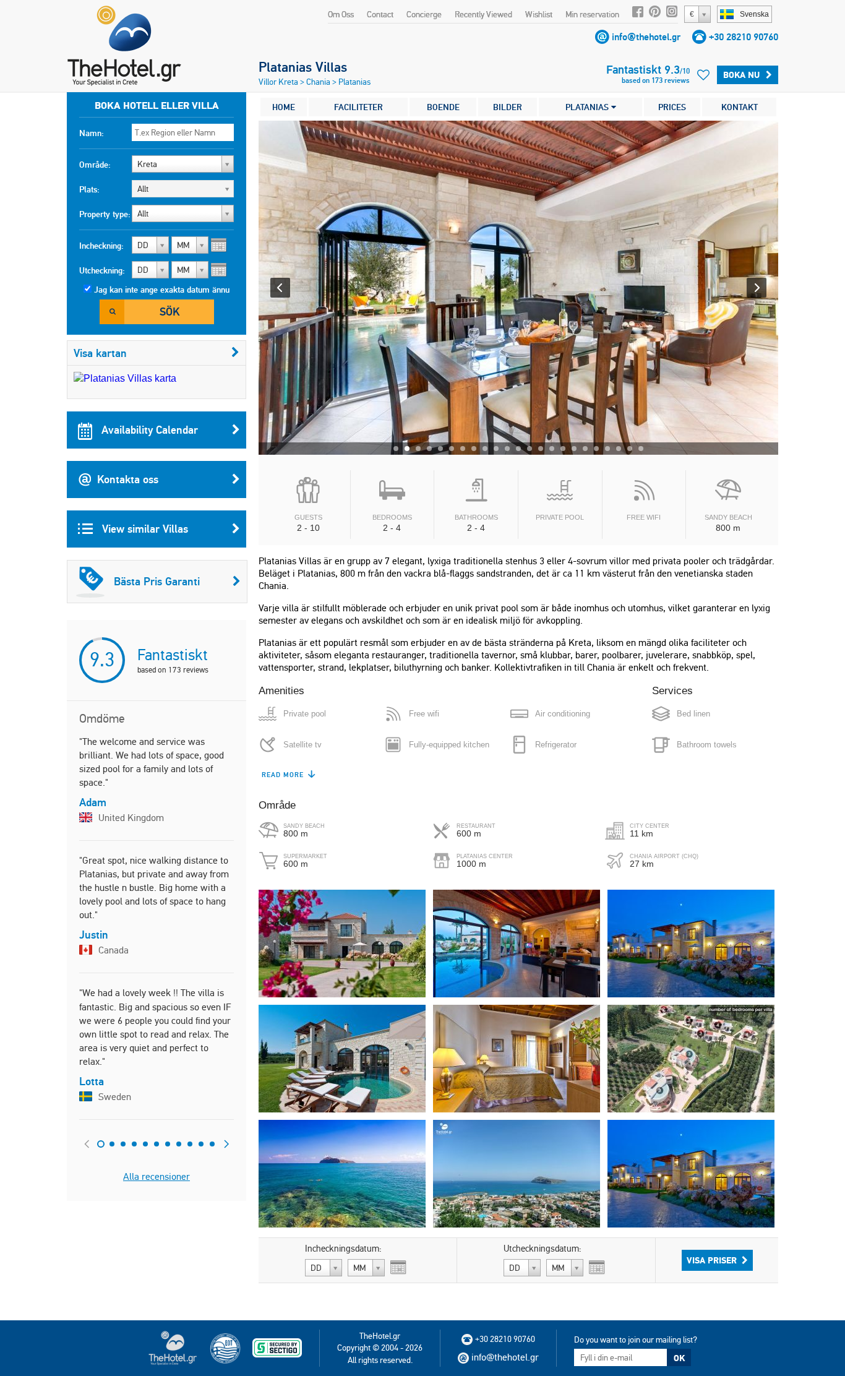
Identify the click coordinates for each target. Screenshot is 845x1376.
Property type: (105, 214)
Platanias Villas (303, 66)
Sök (169, 311)
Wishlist (538, 14)
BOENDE (443, 107)
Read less (281, 774)
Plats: (89, 189)
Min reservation (592, 14)
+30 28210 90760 (743, 36)
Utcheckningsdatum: (542, 1248)
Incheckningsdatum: (343, 1248)
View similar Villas (143, 529)
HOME (283, 107)
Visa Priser (712, 1260)
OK (679, 1358)
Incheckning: (101, 245)
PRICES (672, 107)
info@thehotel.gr (646, 36)
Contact (380, 14)
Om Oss (341, 14)
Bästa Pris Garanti (157, 581)
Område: (95, 164)
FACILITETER (358, 107)
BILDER (507, 107)
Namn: (91, 133)
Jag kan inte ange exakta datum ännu (161, 289)
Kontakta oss (127, 479)
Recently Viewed (483, 14)
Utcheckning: (102, 270)
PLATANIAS (588, 107)
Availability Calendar (148, 430)
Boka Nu (741, 74)
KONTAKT (739, 107)
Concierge (424, 14)
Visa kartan (100, 353)
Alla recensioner (156, 1176)
